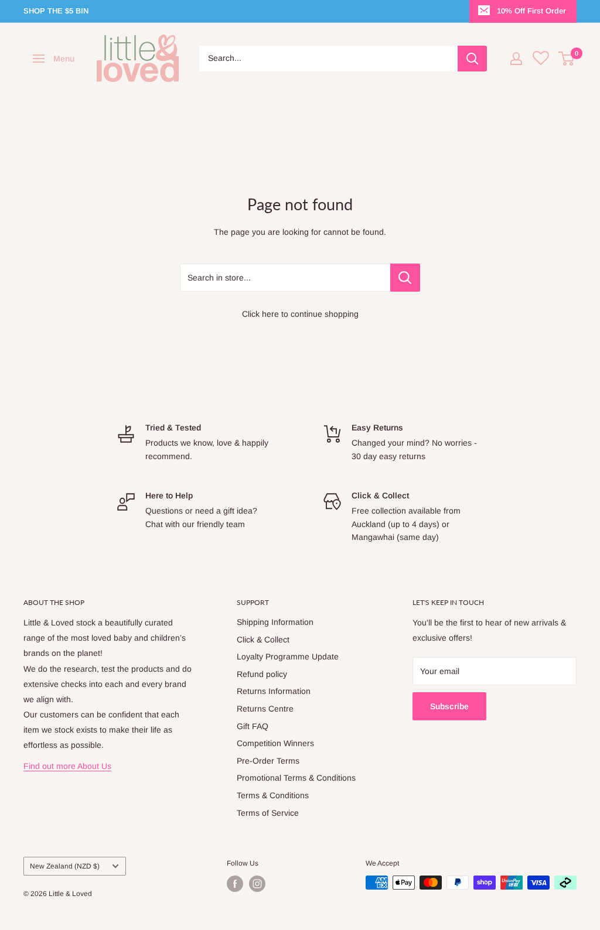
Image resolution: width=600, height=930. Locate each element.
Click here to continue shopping (300, 314)
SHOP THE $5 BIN (55, 10)
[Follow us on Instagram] (257, 884)
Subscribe (449, 706)
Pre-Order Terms (268, 760)
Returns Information (274, 691)
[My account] (516, 58)
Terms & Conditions (273, 795)
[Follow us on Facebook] (235, 884)
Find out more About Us (67, 766)
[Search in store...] (405, 278)
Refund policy (262, 674)
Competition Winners (275, 743)
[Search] (472, 58)
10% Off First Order (531, 10)
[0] (567, 59)
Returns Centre (265, 708)
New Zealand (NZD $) (65, 866)
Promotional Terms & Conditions (296, 777)
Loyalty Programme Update (288, 656)
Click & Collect (263, 639)
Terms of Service (268, 813)
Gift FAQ (252, 726)
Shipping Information (275, 622)
